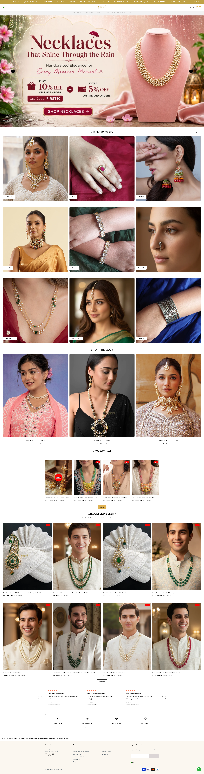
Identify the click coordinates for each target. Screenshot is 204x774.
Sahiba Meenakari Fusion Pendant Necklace (86, 497)
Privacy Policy (76, 749)
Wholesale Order (106, 751)
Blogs (74, 762)
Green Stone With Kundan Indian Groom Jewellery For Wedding (71, 593)
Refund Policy (76, 759)
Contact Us (105, 754)
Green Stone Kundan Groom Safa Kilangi (114, 593)
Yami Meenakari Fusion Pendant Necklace (143, 497)
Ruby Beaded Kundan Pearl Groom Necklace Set (166, 672)
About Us (104, 749)
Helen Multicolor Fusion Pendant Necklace (115, 497)
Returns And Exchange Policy (81, 751)
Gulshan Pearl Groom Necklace (12, 672)
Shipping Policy (77, 754)
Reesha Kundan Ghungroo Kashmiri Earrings (57, 497)
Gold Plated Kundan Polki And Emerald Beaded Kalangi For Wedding (22, 593)
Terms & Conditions (78, 756)
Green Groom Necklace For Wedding (163, 593)
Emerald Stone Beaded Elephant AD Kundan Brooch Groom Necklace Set (74, 672)
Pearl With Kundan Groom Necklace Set (114, 672)
